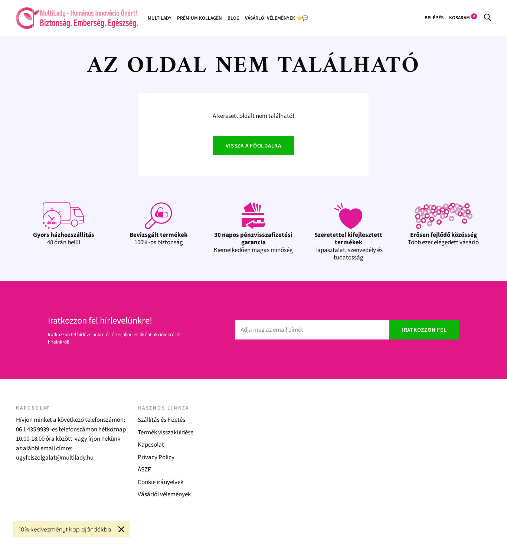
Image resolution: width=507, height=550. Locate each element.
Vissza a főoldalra (253, 146)
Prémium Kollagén (199, 17)
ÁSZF (144, 469)
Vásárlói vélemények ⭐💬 (276, 17)
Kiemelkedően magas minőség (253, 242)
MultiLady (159, 17)
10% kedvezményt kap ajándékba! (65, 529)
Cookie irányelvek (160, 482)
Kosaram (462, 17)
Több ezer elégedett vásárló (443, 239)
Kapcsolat (151, 444)
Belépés (434, 17)
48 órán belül (63, 239)
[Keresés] (487, 17)
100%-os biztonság (158, 239)
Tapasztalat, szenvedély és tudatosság (348, 246)
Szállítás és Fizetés (161, 419)
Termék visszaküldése (165, 432)
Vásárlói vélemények (164, 494)
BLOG (233, 17)
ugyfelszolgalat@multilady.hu (55, 457)
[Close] (121, 529)
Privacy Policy (156, 457)
